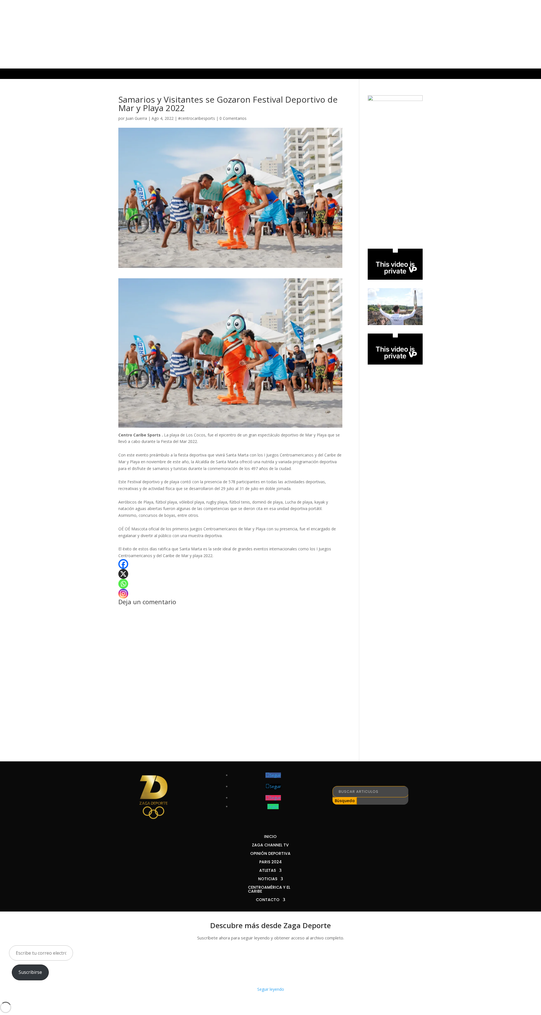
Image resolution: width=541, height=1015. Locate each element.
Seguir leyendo (270, 989)
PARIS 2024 (233, 74)
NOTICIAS (293, 74)
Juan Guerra (136, 118)
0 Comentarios (233, 118)
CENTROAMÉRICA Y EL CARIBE (348, 74)
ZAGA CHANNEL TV (142, 74)
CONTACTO (399, 74)
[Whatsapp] (123, 584)
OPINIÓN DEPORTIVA (191, 74)
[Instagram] (123, 594)
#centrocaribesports (196, 118)
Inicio (108, 74)
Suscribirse (30, 972)
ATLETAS (261, 74)
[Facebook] (123, 564)
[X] (123, 574)
